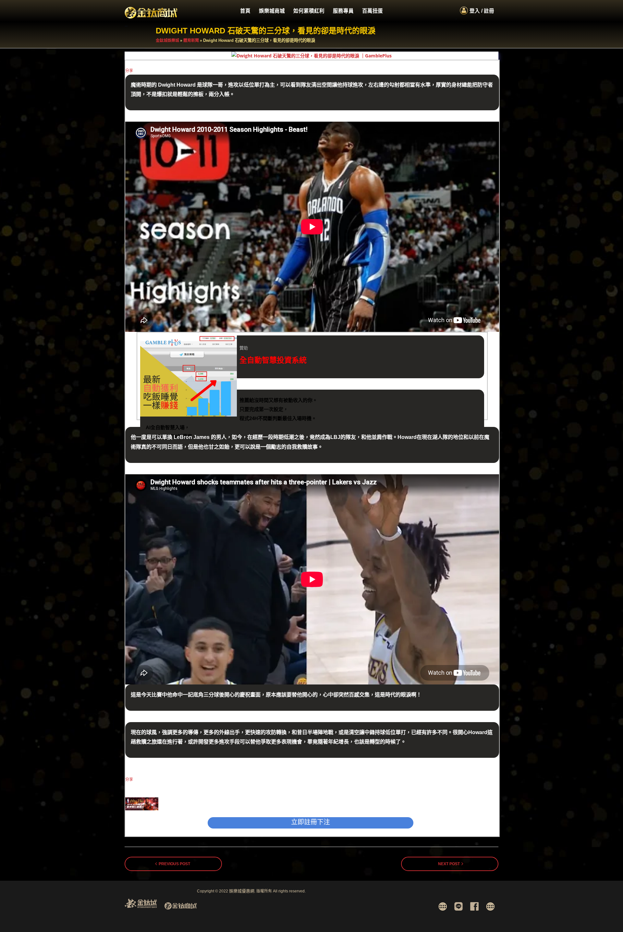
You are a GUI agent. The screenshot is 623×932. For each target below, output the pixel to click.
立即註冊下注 (310, 822)
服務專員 (343, 11)
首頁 (245, 11)
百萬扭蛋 (372, 11)
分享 (129, 70)
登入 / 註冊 (482, 11)
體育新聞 (191, 40)
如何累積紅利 (308, 11)
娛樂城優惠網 (241, 891)
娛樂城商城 (272, 11)
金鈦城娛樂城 (167, 40)
